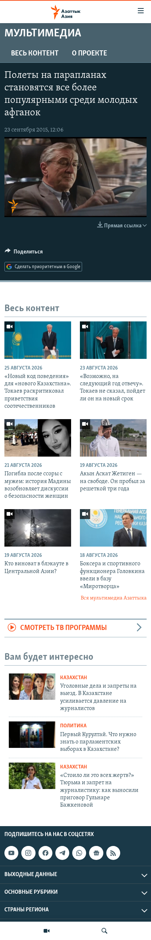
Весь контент (35, 53)
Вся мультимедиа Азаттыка (114, 598)
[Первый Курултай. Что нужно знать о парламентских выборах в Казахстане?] (32, 734)
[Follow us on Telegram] (62, 853)
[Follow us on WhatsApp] (79, 853)
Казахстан (73, 678)
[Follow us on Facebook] (45, 853)
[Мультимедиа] (47, 931)
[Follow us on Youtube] (11, 853)
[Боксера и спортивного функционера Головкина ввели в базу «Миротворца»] (113, 528)
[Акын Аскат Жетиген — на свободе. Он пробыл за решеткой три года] (113, 438)
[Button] (24, 253)
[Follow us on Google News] (96, 853)
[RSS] (113, 853)
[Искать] (104, 931)
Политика (73, 726)
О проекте (89, 53)
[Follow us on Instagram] (28, 853)
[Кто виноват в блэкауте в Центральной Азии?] (37, 528)
